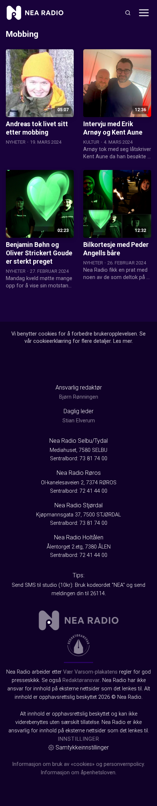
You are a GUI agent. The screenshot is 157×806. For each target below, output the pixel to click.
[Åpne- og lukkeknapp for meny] (144, 12)
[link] (35, 12)
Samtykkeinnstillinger (82, 747)
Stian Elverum (78, 421)
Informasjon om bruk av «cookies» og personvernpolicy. (78, 764)
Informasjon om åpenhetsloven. (78, 773)
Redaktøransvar (81, 680)
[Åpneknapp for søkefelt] (127, 12)
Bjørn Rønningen (78, 397)
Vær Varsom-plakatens (90, 672)
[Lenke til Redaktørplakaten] (78, 645)
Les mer (122, 341)
